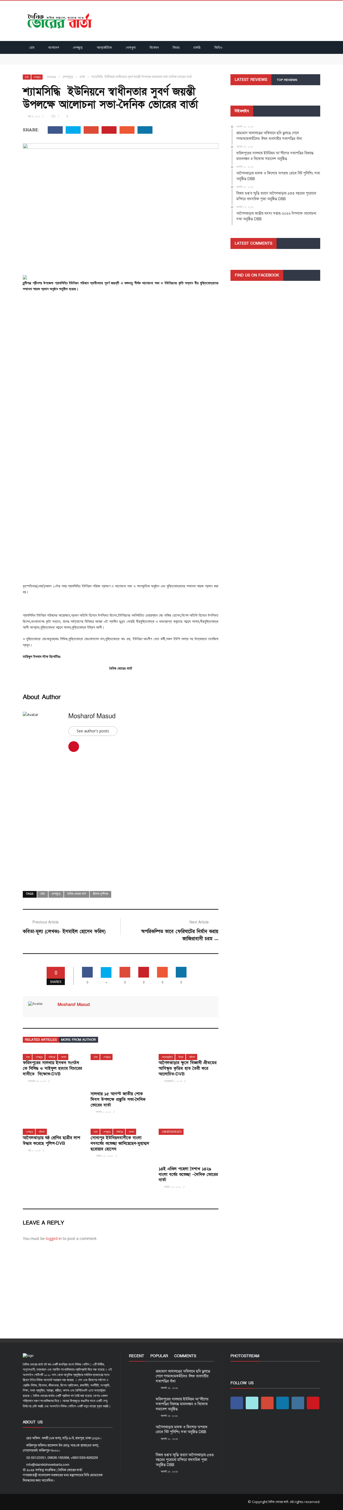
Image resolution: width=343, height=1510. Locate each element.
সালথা (63, 1057)
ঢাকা (27, 77)
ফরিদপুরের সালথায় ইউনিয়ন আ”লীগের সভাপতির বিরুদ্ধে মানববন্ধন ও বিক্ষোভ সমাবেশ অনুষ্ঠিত (85, 61)
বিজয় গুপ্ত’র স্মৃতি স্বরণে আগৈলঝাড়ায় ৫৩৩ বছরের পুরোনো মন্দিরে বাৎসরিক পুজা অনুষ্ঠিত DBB (185, 1459)
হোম (31, 47)
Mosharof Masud (91, 716)
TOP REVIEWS (287, 80)
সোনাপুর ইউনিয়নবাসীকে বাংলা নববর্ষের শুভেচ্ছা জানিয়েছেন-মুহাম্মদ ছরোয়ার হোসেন (120, 1143)
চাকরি (196, 47)
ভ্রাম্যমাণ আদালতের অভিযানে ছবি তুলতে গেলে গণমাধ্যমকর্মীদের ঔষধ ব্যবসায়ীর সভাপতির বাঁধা (86, 56)
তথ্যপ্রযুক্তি (167, 1057)
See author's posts (93, 730)
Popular (159, 1356)
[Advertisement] (120, 335)
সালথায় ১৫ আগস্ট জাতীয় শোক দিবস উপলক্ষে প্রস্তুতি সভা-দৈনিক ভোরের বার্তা (118, 1099)
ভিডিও (218, 47)
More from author (78, 1040)
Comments (185, 1356)
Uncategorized (171, 1132)
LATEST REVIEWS (251, 79)
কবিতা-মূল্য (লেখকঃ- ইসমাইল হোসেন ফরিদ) (64, 932)
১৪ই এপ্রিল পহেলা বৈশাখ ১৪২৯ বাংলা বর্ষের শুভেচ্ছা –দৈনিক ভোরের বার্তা (188, 1174)
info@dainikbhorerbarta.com (47, 1464)
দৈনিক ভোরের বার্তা (76, 894)
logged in (54, 1238)
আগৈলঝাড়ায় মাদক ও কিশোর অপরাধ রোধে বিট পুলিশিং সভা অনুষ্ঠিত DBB (181, 1429)
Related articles (41, 1040)
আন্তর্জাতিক (104, 47)
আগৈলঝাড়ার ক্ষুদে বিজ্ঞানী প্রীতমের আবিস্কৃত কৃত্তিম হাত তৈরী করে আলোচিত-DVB (188, 1068)
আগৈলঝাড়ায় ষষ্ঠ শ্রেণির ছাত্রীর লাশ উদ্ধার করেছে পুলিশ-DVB (51, 1140)
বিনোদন (154, 47)
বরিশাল (192, 1057)
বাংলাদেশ (53, 47)
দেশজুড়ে (78, 47)
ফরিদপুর (52, 1057)
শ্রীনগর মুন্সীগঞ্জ (100, 894)
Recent (136, 1356)
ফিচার (176, 47)
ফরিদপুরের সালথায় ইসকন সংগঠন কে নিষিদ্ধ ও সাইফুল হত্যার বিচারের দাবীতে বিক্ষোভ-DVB (52, 1068)
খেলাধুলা (131, 47)
